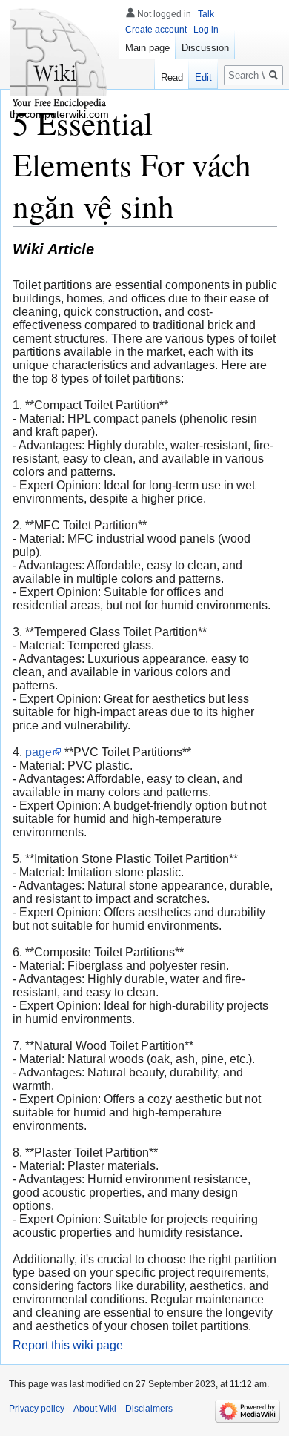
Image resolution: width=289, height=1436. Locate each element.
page (38, 752)
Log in (206, 29)
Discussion (205, 47)
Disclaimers (149, 1408)
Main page (147, 47)
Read (172, 77)
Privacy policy (36, 1408)
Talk (206, 14)
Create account (156, 29)
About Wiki (94, 1408)
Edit (203, 77)
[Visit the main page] (59, 59)
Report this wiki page (68, 1345)
